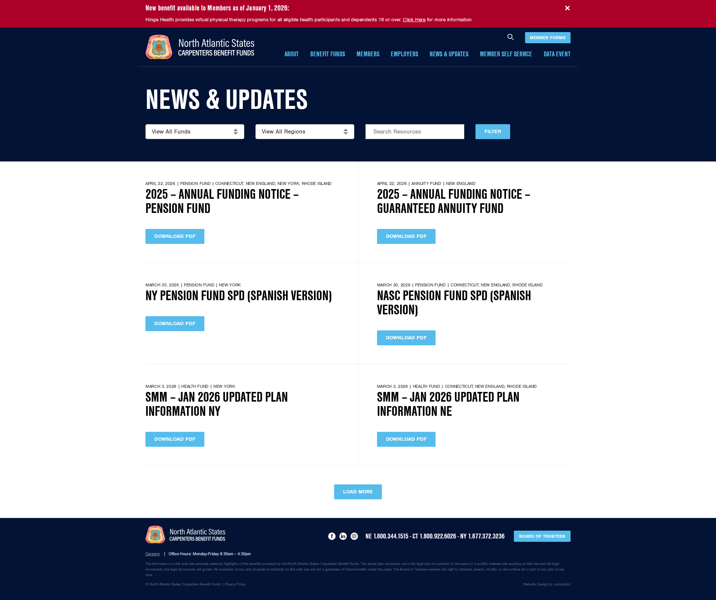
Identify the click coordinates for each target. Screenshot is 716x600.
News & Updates (449, 54)
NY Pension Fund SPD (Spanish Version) (238, 296)
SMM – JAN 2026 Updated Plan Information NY (216, 404)
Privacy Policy (235, 584)
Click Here (414, 20)
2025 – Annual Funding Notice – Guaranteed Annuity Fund (453, 201)
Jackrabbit (562, 584)
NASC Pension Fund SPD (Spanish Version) (454, 303)
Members (368, 54)
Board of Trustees (542, 536)
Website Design (535, 584)
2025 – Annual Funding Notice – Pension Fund (222, 201)
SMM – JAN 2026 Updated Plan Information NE (448, 404)
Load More (358, 492)
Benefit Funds (327, 54)
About (292, 54)
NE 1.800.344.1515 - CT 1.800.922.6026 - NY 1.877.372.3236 (435, 536)
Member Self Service (506, 54)
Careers (152, 554)
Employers (404, 54)
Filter (492, 131)
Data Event (557, 54)
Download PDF (174, 236)
